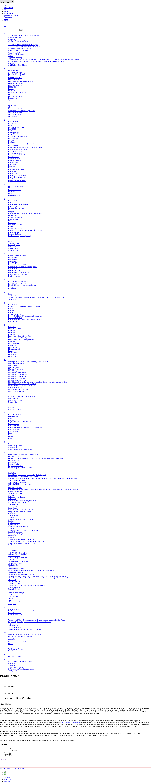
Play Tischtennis (13, 429)
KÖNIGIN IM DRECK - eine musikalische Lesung (25, 316)
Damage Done (13, 121)
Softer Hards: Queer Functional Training (21, 510)
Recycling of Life (14, 460)
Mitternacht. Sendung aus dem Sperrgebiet (22, 384)
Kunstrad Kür (12, 321)
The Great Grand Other (15, 569)
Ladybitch (11, 341)
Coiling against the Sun (15, 109)
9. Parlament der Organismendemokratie (21, 669)
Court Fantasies (13, 116)
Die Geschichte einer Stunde (17, 149)
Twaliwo (11, 600)
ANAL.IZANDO (14, 52)
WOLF (10, 644)
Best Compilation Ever (15, 79)
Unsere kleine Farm (14, 613)
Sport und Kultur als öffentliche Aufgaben (21, 519)
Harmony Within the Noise (17, 256)
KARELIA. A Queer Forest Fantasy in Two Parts (24, 307)
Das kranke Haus (13, 131)
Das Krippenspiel (14, 133)
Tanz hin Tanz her (14, 556)
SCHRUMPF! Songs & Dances (18, 482)
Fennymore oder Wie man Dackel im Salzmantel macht (26, 213)
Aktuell (6, 6)
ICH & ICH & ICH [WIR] (17, 283)
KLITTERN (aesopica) (15, 314)
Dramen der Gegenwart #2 (17, 177)
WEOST (11, 638)
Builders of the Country (16, 96)
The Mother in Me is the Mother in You (21, 574)
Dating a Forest (13, 138)
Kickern (10, 308)
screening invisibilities (15, 491)
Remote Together (13, 464)
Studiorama (12, 545)
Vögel (10, 624)
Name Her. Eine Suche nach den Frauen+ (21, 396)
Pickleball (11, 420)
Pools (10, 433)
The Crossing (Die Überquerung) (19, 561)
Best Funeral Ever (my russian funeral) (20, 81)
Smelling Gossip (13, 504)
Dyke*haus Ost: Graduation (17, 181)
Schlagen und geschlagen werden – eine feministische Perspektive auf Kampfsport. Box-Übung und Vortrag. (43, 478)
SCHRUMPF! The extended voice (19, 484)
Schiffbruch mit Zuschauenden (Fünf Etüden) (23, 477)
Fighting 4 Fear (13, 219)
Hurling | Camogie (14, 276)
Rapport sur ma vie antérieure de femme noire (23, 455)
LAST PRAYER (13, 343)
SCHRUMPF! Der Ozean (16, 480)
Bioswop (11, 89)
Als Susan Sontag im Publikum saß (19, 48)
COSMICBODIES (14, 114)
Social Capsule (13, 506)
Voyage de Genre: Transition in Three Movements (24, 629)
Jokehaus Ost (12, 296)
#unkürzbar (12, 663)
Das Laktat (11, 134)
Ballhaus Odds (13, 70)
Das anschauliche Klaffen (16, 127)
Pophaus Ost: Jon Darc (15, 435)
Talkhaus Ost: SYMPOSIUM (17, 554)
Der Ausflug (12, 140)
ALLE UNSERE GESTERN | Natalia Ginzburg (24, 46)
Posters (10, 437)
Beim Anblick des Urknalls (17, 74)
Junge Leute (12, 299)
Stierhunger (12, 536)
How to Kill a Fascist (15, 270)
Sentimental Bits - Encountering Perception (22, 501)
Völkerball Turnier (14, 625)
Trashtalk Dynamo (14, 589)
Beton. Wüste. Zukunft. (16, 83)
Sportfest (11, 521)
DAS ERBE (12, 129)
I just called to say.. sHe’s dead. (18, 281)
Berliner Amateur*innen (16, 76)
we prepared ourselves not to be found (20, 636)
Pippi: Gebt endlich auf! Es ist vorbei (20, 422)
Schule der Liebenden (15, 488)
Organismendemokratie (11, 15)
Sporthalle (11, 528)
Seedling (11, 495)
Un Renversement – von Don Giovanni (21, 611)
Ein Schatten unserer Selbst (17, 188)
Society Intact (12, 508)
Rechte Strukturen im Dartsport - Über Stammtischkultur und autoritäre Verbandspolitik (36, 458)
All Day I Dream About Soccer (18, 41)
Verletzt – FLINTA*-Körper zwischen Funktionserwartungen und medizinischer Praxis (36, 620)
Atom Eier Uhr (13, 63)
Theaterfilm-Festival (14, 581)
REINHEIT (12, 462)
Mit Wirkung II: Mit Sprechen (18, 374)
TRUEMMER (13, 598)
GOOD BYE (12, 247)
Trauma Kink (12, 591)
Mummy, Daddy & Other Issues (18, 389)
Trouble (10, 594)
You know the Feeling (15, 649)
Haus (5, 9)
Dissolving (11, 166)
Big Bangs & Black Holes (16, 85)
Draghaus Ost (12, 173)
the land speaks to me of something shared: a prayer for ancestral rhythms (32, 570)
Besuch (6, 11)
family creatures (13, 206)
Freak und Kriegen (14, 232)
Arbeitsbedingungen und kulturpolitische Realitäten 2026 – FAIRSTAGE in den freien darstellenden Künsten (43, 59)
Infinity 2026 (12, 287)
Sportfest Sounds (13, 525)
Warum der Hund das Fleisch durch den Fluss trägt (24, 634)
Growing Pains (13, 250)
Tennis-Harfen (13, 559)
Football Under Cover (15, 228)
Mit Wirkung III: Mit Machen (17, 376)
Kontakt (6, 21)
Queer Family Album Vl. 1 (17, 446)
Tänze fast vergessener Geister (18, 558)
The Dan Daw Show (15, 563)
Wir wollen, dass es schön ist (17, 642)
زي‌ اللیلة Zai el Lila (14, 671)
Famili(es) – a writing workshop (18, 204)
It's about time (12, 289)
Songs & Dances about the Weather (19, 512)
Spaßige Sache (13, 515)
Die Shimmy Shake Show (16, 153)
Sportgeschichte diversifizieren (18, 526)
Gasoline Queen (13, 243)
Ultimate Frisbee (13, 609)
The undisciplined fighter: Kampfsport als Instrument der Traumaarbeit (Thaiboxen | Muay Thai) (39, 578)
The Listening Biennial (15, 572)
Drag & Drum (12, 171)
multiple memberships (15, 387)
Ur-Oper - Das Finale (15, 614)
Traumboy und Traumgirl (16, 593)
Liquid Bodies (12, 354)
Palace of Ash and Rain (15, 414)
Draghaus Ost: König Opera (17, 175)
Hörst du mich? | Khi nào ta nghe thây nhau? (22, 267)
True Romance (13, 596)
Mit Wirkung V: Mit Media (17, 380)
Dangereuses (12, 123)
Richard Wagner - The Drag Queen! (20, 468)
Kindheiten (11, 312)
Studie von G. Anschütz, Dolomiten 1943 (21, 543)
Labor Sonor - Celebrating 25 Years (19, 336)
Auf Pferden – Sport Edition (17, 65)
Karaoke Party (13, 305)
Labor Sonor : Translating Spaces (19, 338)
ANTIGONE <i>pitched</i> (17, 54)
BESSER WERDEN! (15, 78)
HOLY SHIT (12, 263)
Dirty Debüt (12, 164)
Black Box (11, 91)
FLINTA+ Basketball (15, 224)
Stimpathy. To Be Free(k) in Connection (21, 539)
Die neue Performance (15, 151)
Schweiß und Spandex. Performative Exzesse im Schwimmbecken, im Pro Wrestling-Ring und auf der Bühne (43, 489)
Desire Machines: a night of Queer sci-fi (21, 144)
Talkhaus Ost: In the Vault (16, 552)
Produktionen (8, 8)
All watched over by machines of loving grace (23, 45)
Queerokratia (12, 447)
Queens (10, 444)
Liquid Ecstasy (13, 356)
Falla (9, 202)
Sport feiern (12, 517)
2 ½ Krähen (12, 665)
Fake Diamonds (13, 201)
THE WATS (12, 580)
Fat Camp (11, 210)
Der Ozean (11, 142)
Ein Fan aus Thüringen (15, 186)
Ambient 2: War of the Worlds (18, 50)
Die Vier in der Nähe (15, 160)
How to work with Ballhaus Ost (18, 272)
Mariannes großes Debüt (16, 363)
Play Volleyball (13, 431)
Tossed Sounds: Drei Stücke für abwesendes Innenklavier (27, 585)
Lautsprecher (12, 345)
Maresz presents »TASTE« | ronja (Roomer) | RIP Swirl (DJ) (28, 362)
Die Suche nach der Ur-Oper (17, 155)
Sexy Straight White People (17, 502)
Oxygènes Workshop (15, 409)
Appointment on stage (15, 58)
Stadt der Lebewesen (15, 532)
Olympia (11, 407)
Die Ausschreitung (14, 146)
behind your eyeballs (15, 72)
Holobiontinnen (13, 261)
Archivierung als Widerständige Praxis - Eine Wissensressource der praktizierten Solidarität (37, 61)
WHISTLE (12, 640)
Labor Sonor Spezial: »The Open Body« (21, 340)
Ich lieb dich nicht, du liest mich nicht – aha (22, 285)
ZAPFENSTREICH (15, 656)
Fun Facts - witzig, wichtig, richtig (19, 236)
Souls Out (11, 513)
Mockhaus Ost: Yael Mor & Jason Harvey (21, 386)
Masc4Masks (12, 365)
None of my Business (15, 400)
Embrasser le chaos (14, 190)
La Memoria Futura (14, 329)
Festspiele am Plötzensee (16, 217)
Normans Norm (13, 402)
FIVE (10, 221)
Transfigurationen (14, 587)
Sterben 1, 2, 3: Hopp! (15, 534)
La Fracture (12, 327)
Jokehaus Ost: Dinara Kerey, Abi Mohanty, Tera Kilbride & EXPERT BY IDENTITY (36, 298)
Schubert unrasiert (14, 486)
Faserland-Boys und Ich (16, 208)
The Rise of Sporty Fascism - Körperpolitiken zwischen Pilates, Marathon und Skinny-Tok (37, 576)
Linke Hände (12, 353)
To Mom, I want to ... (15, 583)
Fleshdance (12, 223)
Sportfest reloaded (14, 523)
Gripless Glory (13, 248)
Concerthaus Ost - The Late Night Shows (21, 111)
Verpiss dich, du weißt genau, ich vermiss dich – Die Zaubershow (29, 622)
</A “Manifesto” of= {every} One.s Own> (22, 661)
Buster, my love (13, 98)
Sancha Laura (12, 473)
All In (10, 43)
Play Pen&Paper (13, 425)
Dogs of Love (12, 168)
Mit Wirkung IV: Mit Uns (16, 378)
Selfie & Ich (12, 499)
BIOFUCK (12, 87)
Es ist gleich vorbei (14, 195)
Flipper (10, 226)
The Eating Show (14, 565)
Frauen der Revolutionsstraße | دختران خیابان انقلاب (25, 230)
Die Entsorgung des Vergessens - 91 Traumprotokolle (25, 147)
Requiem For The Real (15, 466)
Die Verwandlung (14, 158)
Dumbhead (11, 179)
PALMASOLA (13, 416)
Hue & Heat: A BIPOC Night (17, 274)
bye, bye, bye (12, 100)
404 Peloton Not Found (16, 667)
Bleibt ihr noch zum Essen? (17, 92)
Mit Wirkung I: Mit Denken (17, 373)
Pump (10, 438)
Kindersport (12, 310)
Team (6, 19)
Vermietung (8, 17)
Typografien (12, 604)
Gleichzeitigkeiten (14, 245)
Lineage (10, 351)
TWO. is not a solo (14, 602)
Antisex (10, 56)
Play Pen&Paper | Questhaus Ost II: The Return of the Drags (28, 427)
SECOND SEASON (15, 493)
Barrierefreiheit (9, 13)
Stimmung (11, 537)
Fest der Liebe (12, 215)
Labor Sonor (12, 330)
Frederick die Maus (14, 234)
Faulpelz (11, 212)
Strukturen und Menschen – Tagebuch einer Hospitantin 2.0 (27, 541)
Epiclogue (11, 191)
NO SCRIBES (13, 398)
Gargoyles (11, 241)
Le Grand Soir (13, 347)
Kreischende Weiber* (15, 318)
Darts (10, 125)
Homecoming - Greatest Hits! (17, 265)
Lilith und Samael (14, 349)
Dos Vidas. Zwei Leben (16, 170)
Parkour (10, 418)
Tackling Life (12, 550)
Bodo (10, 94)
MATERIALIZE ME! (15, 367)
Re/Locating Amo (14, 456)
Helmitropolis (12, 257)
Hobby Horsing (13, 259)
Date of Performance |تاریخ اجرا (18, 136)
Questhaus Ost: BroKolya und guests (20, 449)
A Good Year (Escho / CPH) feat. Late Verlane (23, 35)
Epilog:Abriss (12, 193)
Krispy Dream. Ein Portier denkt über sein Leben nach (26, 320)
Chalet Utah (12, 105)
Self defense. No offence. (16, 497)
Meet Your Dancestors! (15, 369)
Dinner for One (13, 162)
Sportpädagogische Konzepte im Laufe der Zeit (23, 530)
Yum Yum (11, 651)
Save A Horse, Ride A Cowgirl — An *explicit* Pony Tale (27, 475)
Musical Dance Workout (16, 391)
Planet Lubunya (13, 424)
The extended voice (14, 567)
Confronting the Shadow (16, 112)
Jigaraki (10, 294)
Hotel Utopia (12, 268)
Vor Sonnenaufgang (14, 627)
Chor (10, 107)
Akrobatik (11, 39)
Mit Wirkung (12, 371)
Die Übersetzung (13, 157)
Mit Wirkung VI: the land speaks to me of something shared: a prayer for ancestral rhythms (37, 382)
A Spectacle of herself (15, 37)
